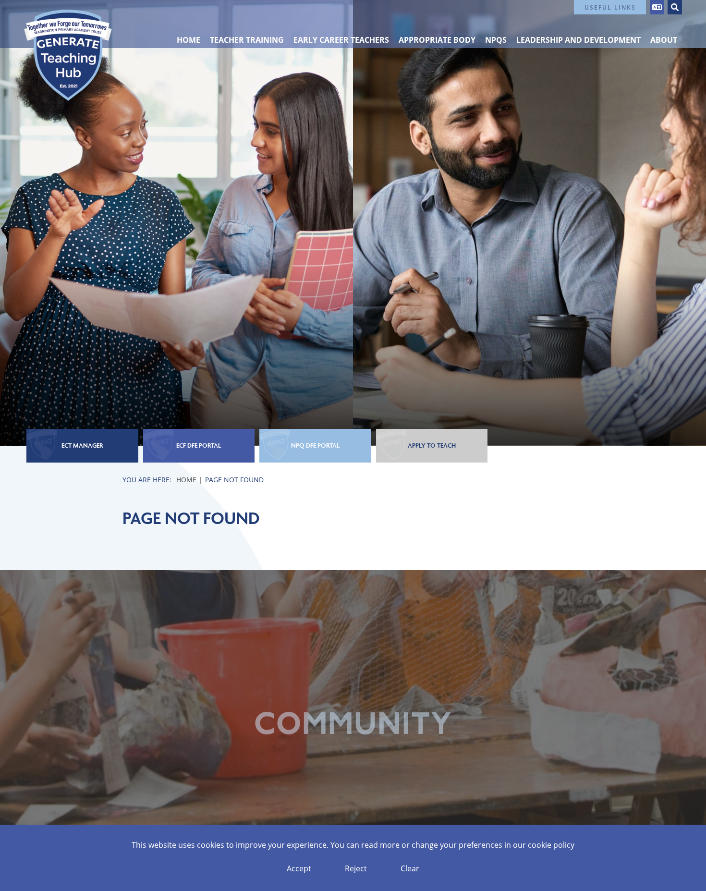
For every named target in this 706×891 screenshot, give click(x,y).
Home (186, 479)
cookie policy (551, 845)
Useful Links (610, 7)
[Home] (68, 55)
